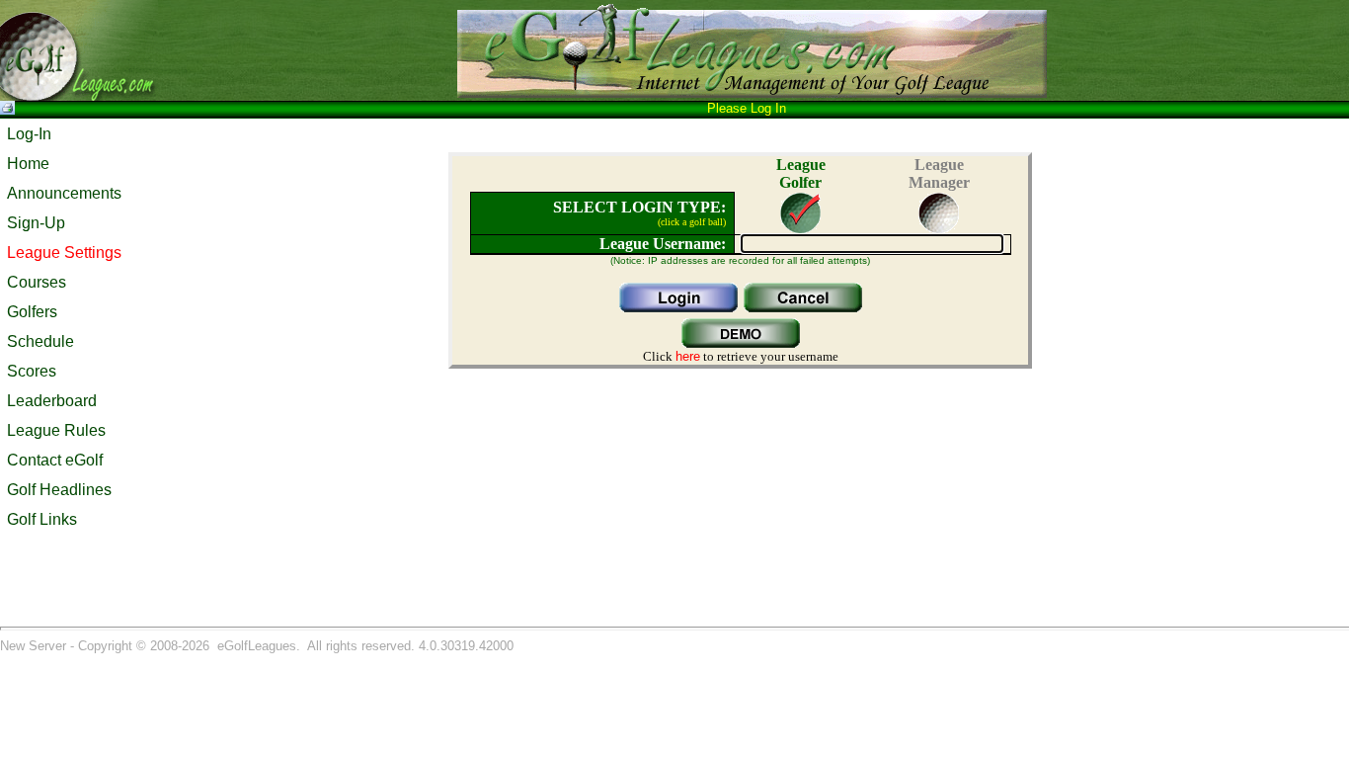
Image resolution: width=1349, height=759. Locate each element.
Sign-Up (36, 222)
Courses (36, 282)
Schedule (40, 341)
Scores (31, 371)
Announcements (64, 193)
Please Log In (746, 108)
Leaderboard (52, 400)
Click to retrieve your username (740, 356)
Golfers (32, 311)
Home (28, 163)
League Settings (64, 252)
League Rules (56, 430)
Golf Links (42, 519)
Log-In (29, 134)
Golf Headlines (59, 489)
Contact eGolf (55, 460)
